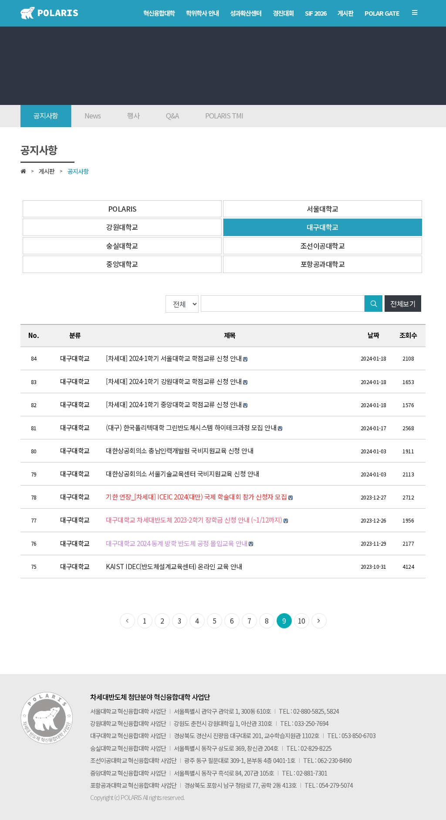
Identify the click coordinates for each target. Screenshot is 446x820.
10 (301, 620)
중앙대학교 (122, 264)
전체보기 (403, 303)
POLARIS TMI (224, 115)
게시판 (46, 171)
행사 (133, 115)
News (92, 115)
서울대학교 (322, 208)
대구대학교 (322, 227)
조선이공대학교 (323, 245)
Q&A (172, 115)
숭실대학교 (122, 245)
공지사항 (46, 115)
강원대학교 (122, 227)
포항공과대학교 (323, 264)
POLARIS (122, 208)
